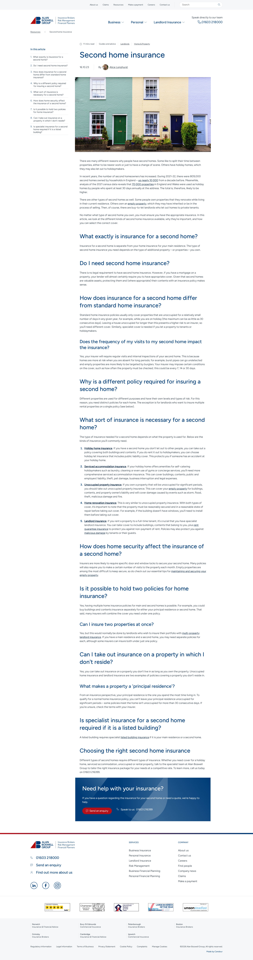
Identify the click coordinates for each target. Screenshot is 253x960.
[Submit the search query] (219, 4)
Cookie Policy (126, 946)
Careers (151, 5)
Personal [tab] (137, 22)
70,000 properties (143, 184)
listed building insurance (135, 737)
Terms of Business (85, 946)
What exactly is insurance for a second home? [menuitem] (48, 58)
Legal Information (64, 946)
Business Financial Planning (144, 871)
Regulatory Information (41, 946)
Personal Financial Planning (144, 876)
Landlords (124, 44)
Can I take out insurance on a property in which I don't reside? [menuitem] (49, 119)
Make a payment (135, 5)
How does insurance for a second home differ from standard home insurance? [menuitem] (49, 75)
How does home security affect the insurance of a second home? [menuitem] (49, 102)
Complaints (142, 946)
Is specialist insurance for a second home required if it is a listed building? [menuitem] (50, 129)
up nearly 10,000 (148, 180)
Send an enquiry (98, 810)
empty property (137, 203)
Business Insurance (140, 850)
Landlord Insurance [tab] (167, 22)
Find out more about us (53, 872)
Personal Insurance (140, 855)
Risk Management (139, 865)
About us (94, 5)
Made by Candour (214, 951)
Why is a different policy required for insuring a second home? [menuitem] (50, 84)
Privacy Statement (106, 946)
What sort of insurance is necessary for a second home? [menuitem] (48, 93)
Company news (187, 871)
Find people (185, 865)
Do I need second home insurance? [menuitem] (50, 65)
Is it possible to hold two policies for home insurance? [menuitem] (49, 110)
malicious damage (94, 533)
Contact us (165, 5)
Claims (106, 5)
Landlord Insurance (140, 860)
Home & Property (142, 44)
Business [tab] (114, 22)
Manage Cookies (159, 946)
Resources (118, 5)
